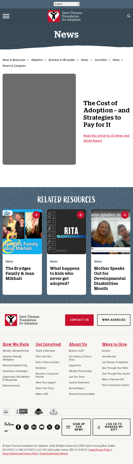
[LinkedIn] (34, 427)
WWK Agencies (114, 320)
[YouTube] (41, 427)
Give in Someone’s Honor (115, 385)
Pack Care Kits (43, 356)
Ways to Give (114, 344)
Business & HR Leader (62, 60)
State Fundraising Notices (54, 454)
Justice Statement (79, 382)
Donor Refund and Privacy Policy (20, 454)
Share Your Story (45, 388)
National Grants (11, 386)
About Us (78, 344)
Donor (84, 60)
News (116, 60)
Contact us (79, 320)
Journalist (101, 60)
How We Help (16, 344)
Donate (106, 351)
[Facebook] (18, 427)
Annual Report (77, 388)
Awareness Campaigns (15, 371)
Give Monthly (109, 356)
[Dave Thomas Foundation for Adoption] (65, 16)
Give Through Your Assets (116, 374)
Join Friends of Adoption (115, 362)
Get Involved (48, 344)
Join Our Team (77, 377)
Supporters (75, 365)
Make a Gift (42, 394)
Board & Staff (76, 351)
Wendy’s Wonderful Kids (16, 351)
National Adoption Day (15, 365)
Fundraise (41, 368)
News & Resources (14, 60)
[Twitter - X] (49, 427)
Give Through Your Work (115, 368)
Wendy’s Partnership (80, 371)
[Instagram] (26, 427)
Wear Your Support (46, 382)
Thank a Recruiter (45, 351)
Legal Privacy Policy (99, 450)
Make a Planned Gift (113, 379)
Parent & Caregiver (14, 66)
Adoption (37, 60)
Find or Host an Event (47, 362)
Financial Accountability (82, 394)
